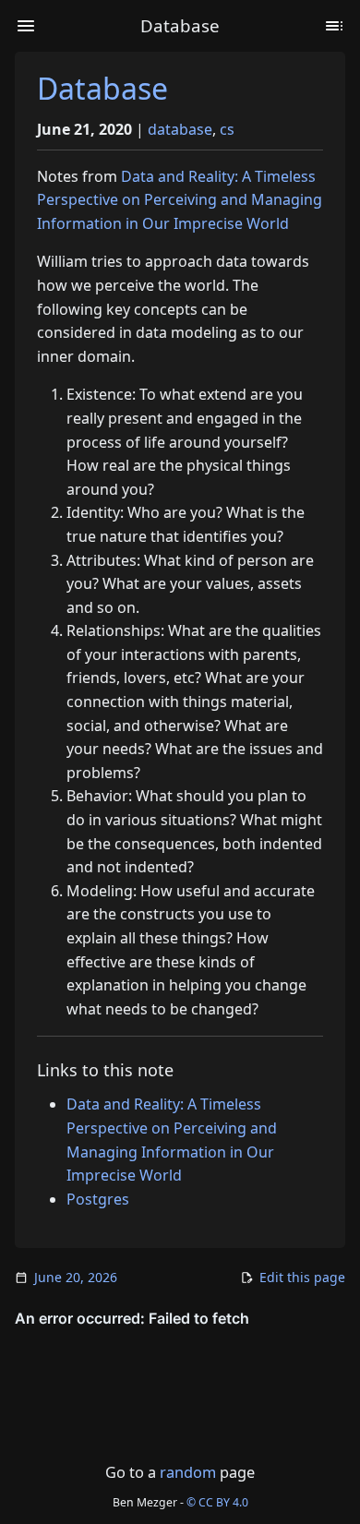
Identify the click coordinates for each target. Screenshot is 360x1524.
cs (227, 129)
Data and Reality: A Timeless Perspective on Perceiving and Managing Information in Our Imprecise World (179, 200)
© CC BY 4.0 (217, 1502)
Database (102, 88)
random (188, 1472)
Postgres (97, 1199)
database (180, 129)
